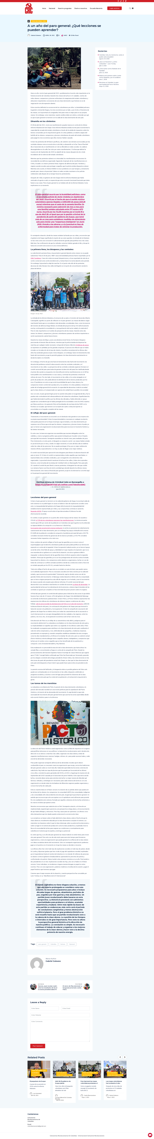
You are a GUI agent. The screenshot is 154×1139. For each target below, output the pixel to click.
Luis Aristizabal (37, 1093)
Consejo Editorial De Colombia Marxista (63, 1098)
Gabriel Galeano (36, 35)
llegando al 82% (36, 511)
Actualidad (36, 1075)
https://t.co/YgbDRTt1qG (46, 485)
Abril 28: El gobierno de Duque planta (63, 1082)
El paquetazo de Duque (38, 1081)
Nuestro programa (64, 8)
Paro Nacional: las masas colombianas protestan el (89, 1082)
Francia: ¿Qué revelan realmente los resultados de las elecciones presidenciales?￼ (47, 987)
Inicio (44, 8)
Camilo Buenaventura (90, 1095)
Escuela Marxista (96, 8)
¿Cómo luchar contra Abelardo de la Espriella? (110, 69)
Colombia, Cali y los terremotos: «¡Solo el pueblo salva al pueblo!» (111, 56)
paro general (42, 944)
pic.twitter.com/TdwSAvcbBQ (71, 485)
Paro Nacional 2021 (39, 21)
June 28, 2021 (60, 489)
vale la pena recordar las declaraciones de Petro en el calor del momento (59, 604)
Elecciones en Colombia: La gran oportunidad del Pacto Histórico (109, 83)
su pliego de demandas (80, 584)
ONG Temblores (36, 258)
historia (63, 944)
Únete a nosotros (80, 8)
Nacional (52, 8)
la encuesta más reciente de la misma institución (46, 528)
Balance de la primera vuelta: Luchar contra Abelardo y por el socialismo (110, 76)
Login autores (115, 8)
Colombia (53, 944)
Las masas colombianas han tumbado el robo (114, 1082)
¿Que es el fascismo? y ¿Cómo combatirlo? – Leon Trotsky (108, 63)
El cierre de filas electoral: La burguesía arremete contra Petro (72, 987)
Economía (35, 1073)
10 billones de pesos (82, 345)
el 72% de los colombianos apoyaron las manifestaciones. (55, 520)
